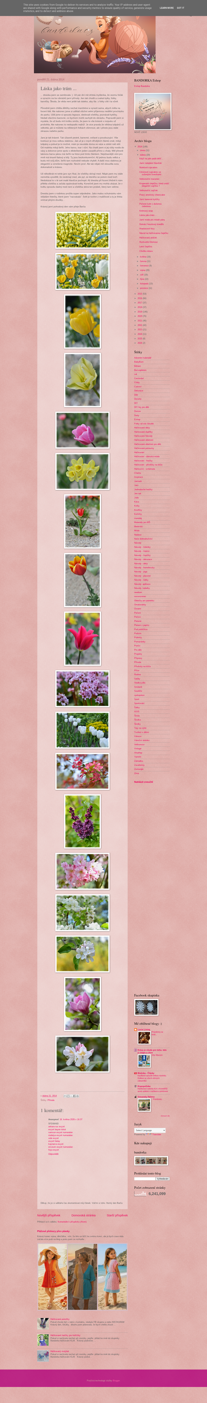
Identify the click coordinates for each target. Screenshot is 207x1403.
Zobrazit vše (165, 1116)
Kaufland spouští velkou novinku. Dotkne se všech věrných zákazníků (152, 1078)
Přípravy (138, 658)
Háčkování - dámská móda (146, 456)
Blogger (116, 1380)
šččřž (136, 711)
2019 (140, 312)
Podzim (137, 633)
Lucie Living (144, 1029)
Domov (137, 411)
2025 (140, 338)
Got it (180, 8)
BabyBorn (138, 362)
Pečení (137, 613)
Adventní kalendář (142, 358)
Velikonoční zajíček (148, 190)
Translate (156, 1134)
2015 (140, 294)
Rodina (137, 674)
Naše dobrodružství (143, 539)
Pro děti (138, 650)
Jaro (136, 485)
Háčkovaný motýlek (59, 1351)
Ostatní (137, 608)
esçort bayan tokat (57, 1129)
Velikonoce (139, 744)
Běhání (137, 366)
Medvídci (138, 526)
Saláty (137, 678)
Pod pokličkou (140, 629)
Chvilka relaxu (146, 251)
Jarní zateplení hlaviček (150, 163)
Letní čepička (145, 246)
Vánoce (137, 736)
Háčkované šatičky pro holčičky (65, 1335)
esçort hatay (54, 1141)
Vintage (137, 748)
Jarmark (138, 481)
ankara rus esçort (56, 1126)
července (144, 265)
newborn (138, 592)
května (143, 257)
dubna (143, 155)
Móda (136, 530)
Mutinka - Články (146, 1073)
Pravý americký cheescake (152, 195)
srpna (143, 270)
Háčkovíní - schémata (144, 469)
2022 (140, 325)
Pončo (137, 645)
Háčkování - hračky (143, 460)
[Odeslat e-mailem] (65, 1096)
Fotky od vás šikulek (144, 423)
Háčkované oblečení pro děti (147, 444)
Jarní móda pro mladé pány (152, 219)
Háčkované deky (142, 427)
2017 (140, 302)
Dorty (136, 415)
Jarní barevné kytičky (149, 199)
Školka (137, 720)
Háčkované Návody (143, 436)
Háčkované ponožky (60, 1319)
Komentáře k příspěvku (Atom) (72, 1222)
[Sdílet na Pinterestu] (77, 1096)
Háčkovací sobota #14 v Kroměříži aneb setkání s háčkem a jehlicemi (153, 1090)
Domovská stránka (83, 1215)
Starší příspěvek (117, 1215)
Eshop (137, 419)
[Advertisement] (144, 836)
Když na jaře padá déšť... (151, 158)
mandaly (138, 518)
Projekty (138, 654)
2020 (140, 316)
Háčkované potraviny (144, 448)
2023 (140, 329)
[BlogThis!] (68, 1096)
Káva (136, 502)
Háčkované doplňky (143, 432)
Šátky (137, 707)
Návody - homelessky (144, 567)
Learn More (167, 8)
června (143, 261)
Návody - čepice (141, 551)
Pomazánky (139, 641)
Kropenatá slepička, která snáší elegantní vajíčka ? (154, 184)
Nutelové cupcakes (148, 167)
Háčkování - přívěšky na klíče (148, 465)
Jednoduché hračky (143, 489)
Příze (136, 670)
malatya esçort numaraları (60, 1135)
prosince (144, 288)
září (142, 274)
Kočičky (138, 514)
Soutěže (138, 691)
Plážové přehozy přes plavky (53, 1231)
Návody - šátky (141, 580)
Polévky (138, 637)
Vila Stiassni (157, 1055)
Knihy (137, 506)
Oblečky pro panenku (144, 600)
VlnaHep (138, 753)
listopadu (144, 283)
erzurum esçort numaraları (60, 1147)
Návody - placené (142, 576)
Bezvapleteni (140, 370)
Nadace (137, 535)
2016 (140, 298)
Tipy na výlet (140, 728)
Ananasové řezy (147, 228)
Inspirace (138, 477)
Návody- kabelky (142, 588)
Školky (137, 724)
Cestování (139, 378)
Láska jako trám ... (148, 215)
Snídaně (138, 687)
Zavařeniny (139, 765)
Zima (136, 773)
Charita (137, 473)
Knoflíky (138, 510)
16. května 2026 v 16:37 (71, 1119)
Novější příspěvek (48, 1215)
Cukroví (138, 386)
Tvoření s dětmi (141, 732)
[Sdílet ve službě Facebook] (74, 1096)
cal (135, 374)
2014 (140, 146)
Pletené (137, 621)
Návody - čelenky (142, 547)
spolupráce (139, 695)
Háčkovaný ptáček (148, 237)
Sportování (139, 703)
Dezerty (138, 399)
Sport (136, 699)
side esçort (53, 1138)
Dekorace (138, 390)
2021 (140, 320)
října (142, 279)
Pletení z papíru (141, 625)
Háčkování (139, 452)
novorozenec (140, 596)
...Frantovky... (157, 1099)
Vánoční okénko (141, 740)
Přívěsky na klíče (142, 666)
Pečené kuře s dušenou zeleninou (150, 205)
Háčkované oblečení (143, 440)
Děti (136, 395)
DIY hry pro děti (141, 407)
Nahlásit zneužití (143, 782)
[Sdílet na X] (71, 1096)
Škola (137, 716)
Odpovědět (53, 1154)
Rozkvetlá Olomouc (148, 242)
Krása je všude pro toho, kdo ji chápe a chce (152, 1051)
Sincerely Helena (146, 1097)
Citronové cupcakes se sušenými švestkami (150, 173)
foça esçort (53, 1150)
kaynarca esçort (55, 1144)
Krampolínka (144, 1086)
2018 (140, 307)
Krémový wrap (146, 211)
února (143, 150)
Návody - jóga (140, 571)
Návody (137, 543)
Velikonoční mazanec (149, 179)
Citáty (137, 382)
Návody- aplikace (142, 584)
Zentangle (138, 769)
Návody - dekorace (143, 559)
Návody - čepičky (142, 555)
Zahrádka (138, 761)
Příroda (51, 1100)
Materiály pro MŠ (142, 522)
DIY (136, 403)
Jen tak (137, 493)
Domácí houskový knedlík (151, 224)
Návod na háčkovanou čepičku (153, 233)
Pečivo (137, 617)
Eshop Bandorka (142, 86)
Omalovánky (140, 604)
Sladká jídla (139, 683)
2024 (140, 334)
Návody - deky (141, 563)
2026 (140, 343)
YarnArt (137, 757)
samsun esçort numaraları (60, 1132)
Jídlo (136, 498)
